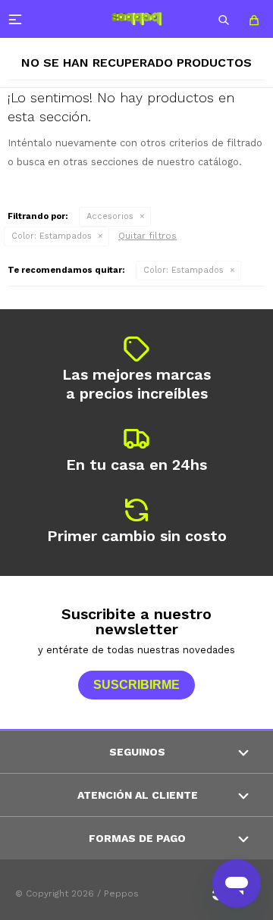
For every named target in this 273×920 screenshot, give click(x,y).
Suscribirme (136, 684)
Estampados (51, 236)
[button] (224, 19)
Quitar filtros (147, 235)
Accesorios (109, 216)
